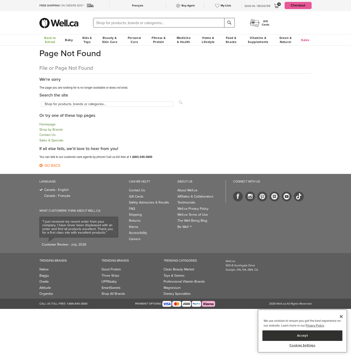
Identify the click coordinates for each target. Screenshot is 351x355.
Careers (135, 239)
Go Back (52, 165)
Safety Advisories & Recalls (149, 202)
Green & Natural (285, 40)
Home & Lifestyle (208, 40)
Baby (69, 40)
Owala (43, 281)
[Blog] (274, 196)
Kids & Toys (87, 40)
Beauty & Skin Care (109, 40)
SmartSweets (111, 287)
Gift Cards (136, 196)
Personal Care (134, 40)
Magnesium (172, 287)
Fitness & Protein (158, 40)
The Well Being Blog (192, 220)
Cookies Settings (302, 345)
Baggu (44, 275)
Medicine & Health (184, 40)
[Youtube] (287, 196)
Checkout (298, 5)
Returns (135, 220)
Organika (46, 293)
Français (137, 5)
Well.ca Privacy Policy (192, 208)
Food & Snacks (231, 40)
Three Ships (110, 275)
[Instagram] (250, 196)
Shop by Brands (51, 129)
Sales (305, 40)
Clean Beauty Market (179, 269)
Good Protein (111, 269)
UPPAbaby (109, 281)
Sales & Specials (51, 140)
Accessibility (138, 232)
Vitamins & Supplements (258, 40)
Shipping (135, 214)
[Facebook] (238, 196)
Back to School (50, 40)
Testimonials (186, 202)
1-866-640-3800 (77, 303)
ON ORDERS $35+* (62, 5)
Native (44, 269)
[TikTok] (299, 196)
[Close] (341, 316)
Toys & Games (174, 275)
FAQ (132, 208)
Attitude (45, 287)
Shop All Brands (113, 293)
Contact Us (47, 134)
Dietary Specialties (177, 293)
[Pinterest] (262, 196)
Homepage (47, 124)
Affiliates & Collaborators (195, 196)
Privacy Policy (315, 325)
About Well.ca (187, 190)
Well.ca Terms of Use (192, 214)
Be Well (184, 226)
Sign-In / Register (257, 6)
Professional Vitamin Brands (184, 281)
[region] (302, 331)
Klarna (133, 226)
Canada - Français (57, 195)
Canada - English (56, 189)
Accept (302, 335)
